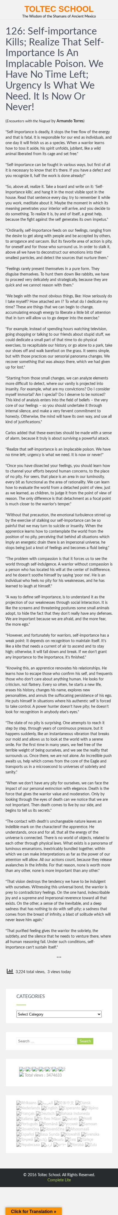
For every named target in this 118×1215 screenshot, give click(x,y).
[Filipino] (90, 1108)
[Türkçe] (85, 1140)
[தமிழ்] (41, 1140)
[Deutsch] (45, 1114)
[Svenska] (90, 1134)
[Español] (25, 1134)
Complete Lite (59, 1180)
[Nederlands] (28, 1108)
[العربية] (45, 1103)
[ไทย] (70, 1140)
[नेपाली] (85, 1119)
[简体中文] (64, 1103)
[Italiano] (24, 1119)
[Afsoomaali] (77, 1129)
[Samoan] (88, 1124)
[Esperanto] (69, 1108)
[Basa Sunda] (47, 1134)
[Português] (27, 1124)
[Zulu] (91, 1145)
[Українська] (28, 1145)
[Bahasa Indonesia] (73, 1114)
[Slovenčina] (27, 1129)
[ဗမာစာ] (70, 1119)
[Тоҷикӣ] (24, 1140)
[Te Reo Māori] (48, 1119)
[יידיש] (60, 1145)
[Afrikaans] (26, 1103)
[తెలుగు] (56, 1140)
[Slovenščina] (52, 1129)
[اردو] (46, 1145)
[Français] (25, 1114)
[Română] (48, 1124)
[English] (49, 1108)
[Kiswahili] (70, 1134)
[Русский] (68, 1124)
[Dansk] (83, 1103)
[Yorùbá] (76, 1145)
